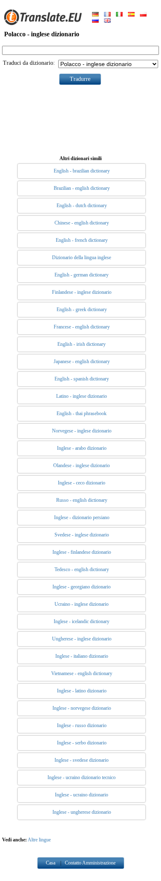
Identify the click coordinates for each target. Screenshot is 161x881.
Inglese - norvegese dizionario (81, 708)
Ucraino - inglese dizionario (81, 604)
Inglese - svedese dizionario (81, 760)
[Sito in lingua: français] (107, 15)
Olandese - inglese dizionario (81, 465)
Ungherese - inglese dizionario (81, 639)
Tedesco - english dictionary (81, 569)
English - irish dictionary (81, 344)
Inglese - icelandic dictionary (81, 621)
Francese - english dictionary (82, 327)
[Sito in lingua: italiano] (119, 15)
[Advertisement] (80, 118)
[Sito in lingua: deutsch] (95, 15)
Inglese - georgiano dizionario (81, 587)
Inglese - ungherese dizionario (81, 812)
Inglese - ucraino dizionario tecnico (81, 777)
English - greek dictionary (82, 309)
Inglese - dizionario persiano (81, 517)
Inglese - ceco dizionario (81, 483)
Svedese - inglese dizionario (81, 535)
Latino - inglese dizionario (81, 396)
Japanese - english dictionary (82, 361)
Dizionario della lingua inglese (81, 257)
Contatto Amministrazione (90, 863)
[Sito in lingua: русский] (95, 21)
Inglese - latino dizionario (82, 691)
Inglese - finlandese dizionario (81, 552)
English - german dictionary (81, 275)
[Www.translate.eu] (45, 23)
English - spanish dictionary (81, 379)
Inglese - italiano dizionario (81, 656)
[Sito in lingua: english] (107, 21)
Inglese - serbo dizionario (82, 743)
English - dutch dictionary (82, 205)
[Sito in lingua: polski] (143, 15)
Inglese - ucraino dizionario (81, 795)
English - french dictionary (82, 240)
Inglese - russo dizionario (82, 725)
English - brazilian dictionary (82, 171)
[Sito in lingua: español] (131, 15)
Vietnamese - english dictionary (81, 673)
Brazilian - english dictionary (82, 188)
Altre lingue (39, 840)
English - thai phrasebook (82, 413)
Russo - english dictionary (81, 500)
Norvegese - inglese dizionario (81, 431)
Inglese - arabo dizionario (82, 448)
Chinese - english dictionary (81, 223)
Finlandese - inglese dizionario (81, 292)
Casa (50, 863)
